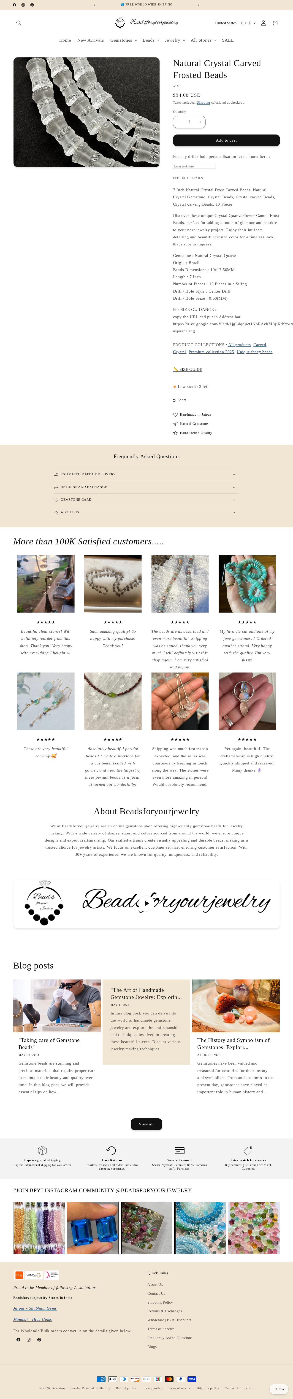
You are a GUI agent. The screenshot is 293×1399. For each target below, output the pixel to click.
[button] (19, 23)
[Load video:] (147, 903)
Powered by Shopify (96, 1388)
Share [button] (182, 400)
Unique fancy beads (254, 352)
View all (146, 1124)
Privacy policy (152, 1388)
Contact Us (156, 1293)
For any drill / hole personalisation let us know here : (221, 156)
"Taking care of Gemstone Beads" (49, 1043)
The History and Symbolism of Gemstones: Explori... (233, 1043)
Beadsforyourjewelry (66, 1388)
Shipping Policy (160, 1302)
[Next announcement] (199, 5)
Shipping (203, 102)
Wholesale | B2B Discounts (169, 1320)
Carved (259, 344)
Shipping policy (207, 1388)
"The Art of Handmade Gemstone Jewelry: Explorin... (146, 993)
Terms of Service (160, 1329)
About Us (155, 1284)
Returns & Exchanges (164, 1311)
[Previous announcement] (94, 5)
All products (239, 344)
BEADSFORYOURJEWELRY (156, 1190)
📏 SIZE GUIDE (187, 369)
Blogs (152, 1347)
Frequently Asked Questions (170, 1338)
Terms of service (179, 1388)
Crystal (179, 352)
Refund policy (126, 1388)
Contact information (239, 1388)
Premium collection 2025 (211, 352)
